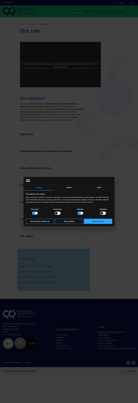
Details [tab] (69, 187)
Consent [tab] (39, 187)
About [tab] (99, 187)
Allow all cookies (98, 221)
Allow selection (69, 221)
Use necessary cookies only (40, 221)
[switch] (58, 213)
